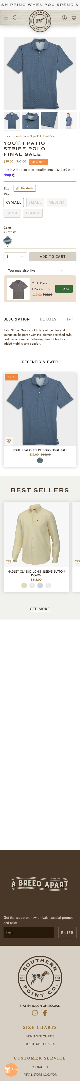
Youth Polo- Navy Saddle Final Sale (42, 283)
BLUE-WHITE (40, 460)
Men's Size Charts (40, 1036)
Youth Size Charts (40, 1044)
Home (7, 136)
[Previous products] (62, 270)
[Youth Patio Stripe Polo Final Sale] (40, 409)
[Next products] (71, 270)
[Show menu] (5, 17)
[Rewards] (11, 1070)
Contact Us (40, 1067)
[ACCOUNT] (64, 17)
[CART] (73, 17)
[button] (15, 17)
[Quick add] (9, 441)
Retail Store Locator (40, 1074)
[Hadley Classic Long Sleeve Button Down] (36, 534)
